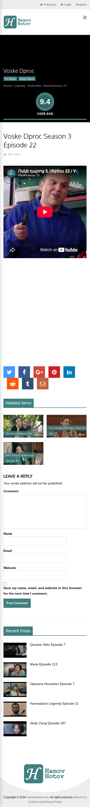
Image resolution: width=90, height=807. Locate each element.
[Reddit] (12, 383)
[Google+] (39, 372)
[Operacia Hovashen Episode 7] (15, 696)
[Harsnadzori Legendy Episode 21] (15, 715)
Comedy (20, 85)
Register (81, 4)
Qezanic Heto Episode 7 (47, 644)
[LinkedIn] (69, 372)
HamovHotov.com (38, 797)
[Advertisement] (45, 312)
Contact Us (35, 802)
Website (9, 568)
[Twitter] (9, 372)
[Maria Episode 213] (15, 676)
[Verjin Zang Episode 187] (15, 735)
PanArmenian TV (55, 85)
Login (67, 4)
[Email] (42, 383)
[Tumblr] (27, 383)
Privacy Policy (53, 802)
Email (7, 551)
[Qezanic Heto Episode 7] (15, 656)
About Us (79, 797)
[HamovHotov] (17, 27)
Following (50, 4)
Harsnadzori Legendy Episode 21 (54, 703)
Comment (10, 491)
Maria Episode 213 (43, 664)
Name (7, 533)
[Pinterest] (54, 372)
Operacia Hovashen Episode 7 (52, 684)
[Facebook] (24, 372)
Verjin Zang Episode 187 (48, 723)
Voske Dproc (27, 78)
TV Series (10, 78)
